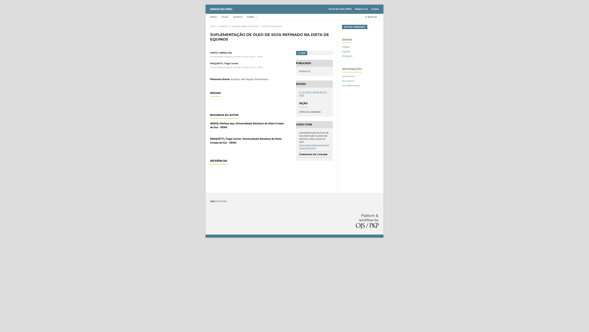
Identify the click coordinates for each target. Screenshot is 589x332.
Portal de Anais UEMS (340, 9)
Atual (225, 17)
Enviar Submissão (354, 27)
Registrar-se (361, 9)
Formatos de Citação (313, 154)
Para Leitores (348, 76)
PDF (302, 53)
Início (213, 17)
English (346, 46)
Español (346, 51)
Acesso (375, 9)
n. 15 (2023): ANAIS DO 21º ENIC (244, 26)
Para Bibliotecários (351, 85)
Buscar (372, 17)
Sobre (251, 17)
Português (347, 56)
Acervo (237, 17)
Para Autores (348, 80)
